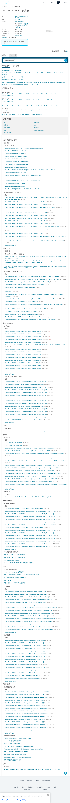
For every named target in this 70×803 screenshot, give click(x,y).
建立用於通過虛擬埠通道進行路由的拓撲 (15, 577)
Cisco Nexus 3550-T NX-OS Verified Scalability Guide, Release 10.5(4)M (24, 406)
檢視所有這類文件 (10, 245)
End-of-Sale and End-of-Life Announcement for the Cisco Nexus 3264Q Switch (26, 218)
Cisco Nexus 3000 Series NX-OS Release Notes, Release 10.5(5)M (23, 354)
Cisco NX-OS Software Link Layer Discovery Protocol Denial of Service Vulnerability (27, 281)
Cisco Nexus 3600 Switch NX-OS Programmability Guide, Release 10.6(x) (25, 640)
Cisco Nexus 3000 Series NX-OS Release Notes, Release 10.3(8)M (23, 371)
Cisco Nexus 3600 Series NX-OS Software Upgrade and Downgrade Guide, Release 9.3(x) (29, 546)
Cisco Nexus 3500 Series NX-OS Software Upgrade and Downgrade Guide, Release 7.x (29, 543)
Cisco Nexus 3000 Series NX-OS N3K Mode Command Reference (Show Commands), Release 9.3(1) (32, 465)
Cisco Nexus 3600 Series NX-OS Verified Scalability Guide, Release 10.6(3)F (26, 381)
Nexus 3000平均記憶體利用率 (12, 743)
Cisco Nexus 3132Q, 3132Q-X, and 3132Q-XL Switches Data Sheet (23, 175)
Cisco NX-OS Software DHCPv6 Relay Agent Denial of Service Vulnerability (25, 317)
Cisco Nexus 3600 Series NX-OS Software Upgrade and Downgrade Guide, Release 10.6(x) (30, 516)
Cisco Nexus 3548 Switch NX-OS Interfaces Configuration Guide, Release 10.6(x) (27, 597)
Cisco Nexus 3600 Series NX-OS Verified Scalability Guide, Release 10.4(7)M (26, 390)
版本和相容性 (7, 132)
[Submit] (65, 60)
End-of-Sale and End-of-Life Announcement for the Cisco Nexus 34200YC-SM (26, 210)
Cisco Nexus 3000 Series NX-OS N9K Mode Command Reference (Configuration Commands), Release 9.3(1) (35, 453)
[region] (25, 798)
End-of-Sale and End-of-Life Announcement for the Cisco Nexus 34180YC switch (27, 215)
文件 (5, 130)
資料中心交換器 (19, 22)
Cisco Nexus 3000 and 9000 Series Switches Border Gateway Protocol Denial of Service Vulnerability (32, 276)
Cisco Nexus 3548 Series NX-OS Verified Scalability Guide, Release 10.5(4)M (26, 409)
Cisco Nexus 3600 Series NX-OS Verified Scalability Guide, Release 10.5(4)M (26, 403)
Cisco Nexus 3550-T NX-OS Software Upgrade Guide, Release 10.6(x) (24, 508)
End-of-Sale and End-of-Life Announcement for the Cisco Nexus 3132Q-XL (25, 221)
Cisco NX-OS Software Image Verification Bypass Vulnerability (22, 301)
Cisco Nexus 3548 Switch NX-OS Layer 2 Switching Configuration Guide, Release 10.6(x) (29, 629)
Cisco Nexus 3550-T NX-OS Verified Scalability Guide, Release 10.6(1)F (24, 419)
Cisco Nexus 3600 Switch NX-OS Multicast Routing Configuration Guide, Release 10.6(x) (29, 610)
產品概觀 (17, 19)
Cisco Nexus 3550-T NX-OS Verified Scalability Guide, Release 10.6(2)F (24, 398)
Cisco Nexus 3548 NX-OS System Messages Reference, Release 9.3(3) (24, 702)
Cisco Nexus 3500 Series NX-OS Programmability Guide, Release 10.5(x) (25, 643)
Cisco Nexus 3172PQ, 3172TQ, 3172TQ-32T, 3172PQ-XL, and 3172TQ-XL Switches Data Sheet (31, 170)
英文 (67, 51)
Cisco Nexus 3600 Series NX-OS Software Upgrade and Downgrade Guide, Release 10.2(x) (30, 533)
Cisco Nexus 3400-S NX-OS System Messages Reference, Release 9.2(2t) (25, 719)
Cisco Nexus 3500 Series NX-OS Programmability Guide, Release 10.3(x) (25, 656)
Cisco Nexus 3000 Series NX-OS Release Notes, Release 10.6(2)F (23, 334)
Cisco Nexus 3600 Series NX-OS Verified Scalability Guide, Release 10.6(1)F (26, 417)
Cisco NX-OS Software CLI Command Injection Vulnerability (21, 311)
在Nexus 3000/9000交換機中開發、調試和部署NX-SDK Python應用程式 (23, 749)
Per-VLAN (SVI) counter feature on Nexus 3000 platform (19, 746)
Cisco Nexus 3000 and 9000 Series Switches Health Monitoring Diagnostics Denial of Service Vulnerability (33, 304)
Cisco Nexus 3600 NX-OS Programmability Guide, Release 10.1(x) (23, 664)
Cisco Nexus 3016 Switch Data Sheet (15, 186)
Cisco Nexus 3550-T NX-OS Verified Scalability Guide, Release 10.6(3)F (24, 384)
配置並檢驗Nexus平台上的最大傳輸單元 (13, 70)
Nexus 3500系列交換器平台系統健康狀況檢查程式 (17, 738)
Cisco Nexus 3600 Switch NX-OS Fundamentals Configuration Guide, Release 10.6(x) (28, 605)
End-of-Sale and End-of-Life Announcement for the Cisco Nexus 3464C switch (26, 212)
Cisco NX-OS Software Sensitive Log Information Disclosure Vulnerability (24, 284)
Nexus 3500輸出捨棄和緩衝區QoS (13, 741)
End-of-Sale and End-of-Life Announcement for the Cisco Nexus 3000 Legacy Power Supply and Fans (32, 226)
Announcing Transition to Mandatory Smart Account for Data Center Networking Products (29, 496)
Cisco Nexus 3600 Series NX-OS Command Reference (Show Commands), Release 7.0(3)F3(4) (31, 476)
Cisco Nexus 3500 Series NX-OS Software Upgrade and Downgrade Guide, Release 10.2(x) (30, 535)
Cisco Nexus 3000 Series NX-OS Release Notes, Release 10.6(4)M (23, 336)
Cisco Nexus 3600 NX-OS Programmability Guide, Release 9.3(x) (23, 678)
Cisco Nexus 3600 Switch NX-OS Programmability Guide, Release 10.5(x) (25, 645)
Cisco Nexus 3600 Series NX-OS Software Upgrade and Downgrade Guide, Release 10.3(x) (30, 524)
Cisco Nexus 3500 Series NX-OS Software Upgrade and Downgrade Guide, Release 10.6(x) (30, 519)
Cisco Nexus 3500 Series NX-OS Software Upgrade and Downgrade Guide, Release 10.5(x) (30, 530)
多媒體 (6, 125)
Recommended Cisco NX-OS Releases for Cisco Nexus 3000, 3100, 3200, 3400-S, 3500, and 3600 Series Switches (33, 82)
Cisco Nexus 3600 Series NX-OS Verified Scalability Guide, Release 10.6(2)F (26, 395)
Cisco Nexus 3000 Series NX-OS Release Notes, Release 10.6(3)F (23, 352)
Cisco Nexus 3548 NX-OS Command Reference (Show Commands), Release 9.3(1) (28, 450)
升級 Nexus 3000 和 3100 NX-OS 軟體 (12, 79)
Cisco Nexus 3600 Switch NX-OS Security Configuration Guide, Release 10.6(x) (26, 616)
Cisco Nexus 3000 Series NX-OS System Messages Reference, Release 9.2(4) (26, 697)
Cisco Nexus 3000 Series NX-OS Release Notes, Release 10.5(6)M (23, 342)
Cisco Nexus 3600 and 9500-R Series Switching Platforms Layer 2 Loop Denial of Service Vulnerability (32, 279)
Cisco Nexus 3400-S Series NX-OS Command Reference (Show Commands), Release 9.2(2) (30, 470)
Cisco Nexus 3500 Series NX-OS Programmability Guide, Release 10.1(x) (25, 667)
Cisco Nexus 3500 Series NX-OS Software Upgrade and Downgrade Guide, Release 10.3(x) (30, 538)
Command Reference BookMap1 (14, 442)
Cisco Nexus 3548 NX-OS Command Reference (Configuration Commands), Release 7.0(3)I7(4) (31, 478)
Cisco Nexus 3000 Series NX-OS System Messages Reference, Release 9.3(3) (26, 708)
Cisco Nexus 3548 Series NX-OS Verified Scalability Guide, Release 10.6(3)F (26, 387)
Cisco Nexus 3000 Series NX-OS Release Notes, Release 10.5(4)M (23, 360)
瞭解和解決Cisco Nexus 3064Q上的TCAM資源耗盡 (17, 757)
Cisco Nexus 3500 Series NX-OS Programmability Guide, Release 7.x (24, 675)
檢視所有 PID (18, 35)
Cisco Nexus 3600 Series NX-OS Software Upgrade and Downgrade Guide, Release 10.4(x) (30, 511)
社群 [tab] (15, 55)
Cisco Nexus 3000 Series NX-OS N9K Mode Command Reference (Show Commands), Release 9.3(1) (32, 458)
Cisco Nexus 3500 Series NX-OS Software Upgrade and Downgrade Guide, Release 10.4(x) (30, 514)
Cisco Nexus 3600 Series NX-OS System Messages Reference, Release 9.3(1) (26, 711)
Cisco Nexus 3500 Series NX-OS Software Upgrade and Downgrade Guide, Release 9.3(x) (29, 541)
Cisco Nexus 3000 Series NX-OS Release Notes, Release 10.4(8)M (23, 331)
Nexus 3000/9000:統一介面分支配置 (14, 572)
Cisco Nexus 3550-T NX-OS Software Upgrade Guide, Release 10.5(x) (24, 527)
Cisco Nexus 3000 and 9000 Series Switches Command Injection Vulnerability (26, 308)
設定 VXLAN (7, 580)
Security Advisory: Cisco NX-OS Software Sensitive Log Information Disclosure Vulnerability (26, 110)
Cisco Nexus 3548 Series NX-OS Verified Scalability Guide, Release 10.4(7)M (26, 392)
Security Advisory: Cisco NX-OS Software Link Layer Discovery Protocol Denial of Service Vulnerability (29, 105)
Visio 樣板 (4, 37)
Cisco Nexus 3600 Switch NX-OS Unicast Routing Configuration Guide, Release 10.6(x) (28, 621)
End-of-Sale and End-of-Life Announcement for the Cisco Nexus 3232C (24, 233)
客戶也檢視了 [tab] (6, 66)
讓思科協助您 (56, 51)
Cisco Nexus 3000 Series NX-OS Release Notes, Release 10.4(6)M (23, 365)
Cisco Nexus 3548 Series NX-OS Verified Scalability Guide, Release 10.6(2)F (26, 400)
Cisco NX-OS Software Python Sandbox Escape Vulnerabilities (22, 314)
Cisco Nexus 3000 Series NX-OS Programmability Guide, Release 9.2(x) (24, 672)
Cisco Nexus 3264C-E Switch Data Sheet (16, 167)
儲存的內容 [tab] (16, 66)
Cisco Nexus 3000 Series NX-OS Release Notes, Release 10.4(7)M (23, 357)
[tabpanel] (35, 77)
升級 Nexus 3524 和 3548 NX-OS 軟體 (12, 77)
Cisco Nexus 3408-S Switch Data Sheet (15, 153)
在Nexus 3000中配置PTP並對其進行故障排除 (16, 751)
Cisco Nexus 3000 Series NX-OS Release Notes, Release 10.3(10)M (23, 339)
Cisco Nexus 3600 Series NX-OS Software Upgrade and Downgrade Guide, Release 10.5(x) (30, 522)
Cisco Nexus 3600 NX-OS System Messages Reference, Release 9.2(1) (24, 722)
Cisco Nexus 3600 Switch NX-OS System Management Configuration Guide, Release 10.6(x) (30, 618)
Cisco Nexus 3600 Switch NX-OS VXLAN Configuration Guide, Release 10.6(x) (26, 624)
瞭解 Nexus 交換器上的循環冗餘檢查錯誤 (15, 754)
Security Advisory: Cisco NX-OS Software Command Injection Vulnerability (22, 114)
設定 (35, 125)
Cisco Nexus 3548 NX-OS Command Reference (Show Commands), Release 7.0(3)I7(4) (29, 481)
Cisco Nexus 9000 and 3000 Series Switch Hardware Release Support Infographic (26, 431)
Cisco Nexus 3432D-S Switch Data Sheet (16, 156)
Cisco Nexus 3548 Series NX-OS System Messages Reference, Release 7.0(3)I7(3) (27, 730)
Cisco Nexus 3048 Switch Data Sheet (15, 183)
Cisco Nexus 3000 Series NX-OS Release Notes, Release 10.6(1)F (23, 368)
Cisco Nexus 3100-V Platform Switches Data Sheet (18, 178)
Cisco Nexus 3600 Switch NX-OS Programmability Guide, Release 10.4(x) (25, 648)
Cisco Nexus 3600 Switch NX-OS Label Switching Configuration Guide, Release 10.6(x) (28, 599)
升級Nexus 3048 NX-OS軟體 (11, 560)
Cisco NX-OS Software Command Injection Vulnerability (20, 287)
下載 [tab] (10, 55)
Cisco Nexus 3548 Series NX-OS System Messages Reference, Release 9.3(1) (26, 713)
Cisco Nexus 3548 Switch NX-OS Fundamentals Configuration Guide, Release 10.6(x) (28, 626)
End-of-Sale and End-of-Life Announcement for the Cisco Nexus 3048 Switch (26, 202)
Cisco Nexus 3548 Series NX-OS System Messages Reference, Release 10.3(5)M (27, 692)
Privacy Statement (7, 800)
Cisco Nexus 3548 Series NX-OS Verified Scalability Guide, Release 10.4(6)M (26, 414)
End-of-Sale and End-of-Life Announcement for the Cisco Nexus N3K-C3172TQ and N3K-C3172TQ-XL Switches (35, 236)
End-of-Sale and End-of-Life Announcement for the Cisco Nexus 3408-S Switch (26, 204)
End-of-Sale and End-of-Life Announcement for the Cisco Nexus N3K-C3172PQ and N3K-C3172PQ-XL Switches (35, 229)
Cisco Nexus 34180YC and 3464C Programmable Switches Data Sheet (24, 148)
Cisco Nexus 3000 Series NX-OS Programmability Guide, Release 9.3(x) (24, 670)
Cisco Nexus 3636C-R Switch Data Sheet (16, 159)
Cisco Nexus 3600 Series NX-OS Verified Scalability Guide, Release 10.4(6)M (26, 411)
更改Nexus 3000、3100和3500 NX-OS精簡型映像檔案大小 (20, 563)
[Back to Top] (65, 773)
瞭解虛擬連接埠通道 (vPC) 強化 (12, 760)
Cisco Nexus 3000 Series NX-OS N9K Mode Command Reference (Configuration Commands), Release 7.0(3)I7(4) (36, 484)
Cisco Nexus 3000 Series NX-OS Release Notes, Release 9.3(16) (20, 84)
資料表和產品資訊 (39, 130)
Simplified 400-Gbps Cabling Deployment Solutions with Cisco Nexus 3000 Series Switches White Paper (32, 769)
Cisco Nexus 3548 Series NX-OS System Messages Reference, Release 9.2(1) (26, 724)
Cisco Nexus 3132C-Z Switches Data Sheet (16, 150)
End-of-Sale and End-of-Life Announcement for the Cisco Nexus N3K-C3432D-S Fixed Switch (30, 207)
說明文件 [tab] (5, 55)
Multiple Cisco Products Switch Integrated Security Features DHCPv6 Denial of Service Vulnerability (32, 298)
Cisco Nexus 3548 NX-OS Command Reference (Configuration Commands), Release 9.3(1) (30, 448)
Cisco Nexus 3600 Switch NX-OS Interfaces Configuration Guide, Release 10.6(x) (27, 594)
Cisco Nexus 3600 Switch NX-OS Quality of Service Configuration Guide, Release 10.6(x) (29, 613)
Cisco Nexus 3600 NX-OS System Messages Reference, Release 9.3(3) (24, 700)
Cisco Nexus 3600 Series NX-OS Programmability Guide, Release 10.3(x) (25, 653)
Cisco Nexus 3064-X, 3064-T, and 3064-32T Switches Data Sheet (22, 180)
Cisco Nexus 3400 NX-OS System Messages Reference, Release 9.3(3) (24, 705)
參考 (5, 122)
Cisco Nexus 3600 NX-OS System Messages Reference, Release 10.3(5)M (25, 694)
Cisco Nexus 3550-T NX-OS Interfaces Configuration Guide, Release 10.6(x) (26, 591)
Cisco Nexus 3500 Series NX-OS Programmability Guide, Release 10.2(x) (25, 662)
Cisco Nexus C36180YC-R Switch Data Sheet (17, 161)
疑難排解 (36, 122)
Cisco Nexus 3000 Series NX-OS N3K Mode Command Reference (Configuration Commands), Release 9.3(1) (35, 460)
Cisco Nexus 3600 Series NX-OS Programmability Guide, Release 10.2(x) (25, 659)
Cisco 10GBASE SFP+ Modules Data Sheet (16, 164)
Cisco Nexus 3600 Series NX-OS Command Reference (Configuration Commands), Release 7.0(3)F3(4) (33, 473)
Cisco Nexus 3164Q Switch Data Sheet (15, 172)
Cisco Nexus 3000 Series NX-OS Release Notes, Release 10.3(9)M (23, 349)
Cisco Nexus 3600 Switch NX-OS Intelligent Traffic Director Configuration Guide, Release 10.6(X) (31, 607)
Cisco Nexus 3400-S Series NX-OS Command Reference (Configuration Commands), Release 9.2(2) (32, 468)
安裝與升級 (7, 127)
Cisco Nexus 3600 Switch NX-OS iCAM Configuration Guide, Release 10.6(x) (26, 602)
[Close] (48, 795)
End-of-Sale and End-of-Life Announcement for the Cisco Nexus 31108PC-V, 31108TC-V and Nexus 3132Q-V (34, 240)
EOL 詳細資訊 (24, 24)
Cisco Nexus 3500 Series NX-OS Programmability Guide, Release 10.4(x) (25, 651)
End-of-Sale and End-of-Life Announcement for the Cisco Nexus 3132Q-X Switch (27, 223)
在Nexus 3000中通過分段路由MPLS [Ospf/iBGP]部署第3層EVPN (21, 574)
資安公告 (36, 127)
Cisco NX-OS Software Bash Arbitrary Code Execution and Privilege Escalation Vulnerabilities (30, 319)
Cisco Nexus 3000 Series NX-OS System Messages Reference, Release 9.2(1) (26, 727)
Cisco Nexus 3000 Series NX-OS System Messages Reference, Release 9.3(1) (26, 716)
